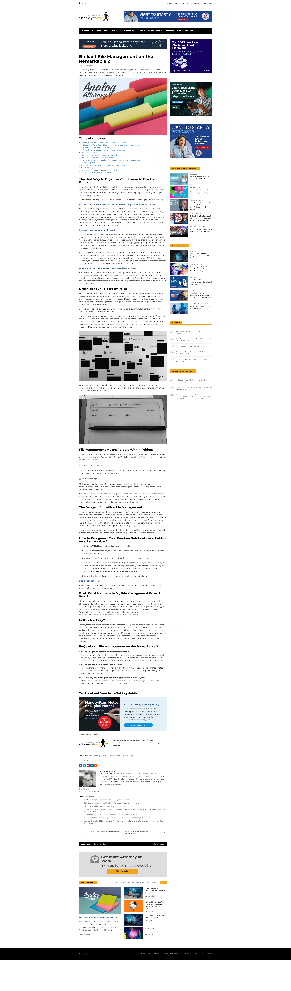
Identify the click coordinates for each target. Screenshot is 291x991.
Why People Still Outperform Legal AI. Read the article (105, 806)
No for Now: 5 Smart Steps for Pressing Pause (137, 832)
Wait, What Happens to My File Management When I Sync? (104, 165)
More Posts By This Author (89, 791)
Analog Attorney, (94, 756)
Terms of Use (175, 954)
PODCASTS (170, 31)
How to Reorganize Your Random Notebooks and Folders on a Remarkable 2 (111, 160)
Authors (176, 3)
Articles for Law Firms (122, 844)
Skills (142, 31)
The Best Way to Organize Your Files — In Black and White (104, 142)
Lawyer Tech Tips (126, 756)
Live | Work (116, 31)
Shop (179, 31)
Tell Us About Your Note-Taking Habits (96, 173)
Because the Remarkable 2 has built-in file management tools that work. (111, 145)
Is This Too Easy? (87, 168)
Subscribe (189, 31)
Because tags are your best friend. (96, 147)
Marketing (96, 31)
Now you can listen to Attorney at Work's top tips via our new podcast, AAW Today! (117, 818)
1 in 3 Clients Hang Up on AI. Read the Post (191, 346)
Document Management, (110, 756)
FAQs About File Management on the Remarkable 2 (101, 170)
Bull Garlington (87, 66)
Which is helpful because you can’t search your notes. (104, 150)
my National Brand (155, 630)
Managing (85, 31)
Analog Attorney (155, 31)
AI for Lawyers (130, 31)
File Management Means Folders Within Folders (100, 155)
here (124, 743)
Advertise (186, 954)
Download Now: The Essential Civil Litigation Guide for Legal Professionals (113, 815)
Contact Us (208, 3)
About (169, 3)
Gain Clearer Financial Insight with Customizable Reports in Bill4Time (111, 803)
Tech (106, 31)
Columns (184, 3)
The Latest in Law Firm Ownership (105, 831)
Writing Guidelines (196, 3)
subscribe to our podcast (140, 743)
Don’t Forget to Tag (91, 163)
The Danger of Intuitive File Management (97, 158)
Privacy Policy (146, 954)
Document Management (136, 882)
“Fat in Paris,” (137, 776)
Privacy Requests (161, 954)
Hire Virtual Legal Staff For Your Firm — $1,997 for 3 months (107, 800)
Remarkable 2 (85, 388)
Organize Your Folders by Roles (93, 153)
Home (210, 954)
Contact (195, 954)
